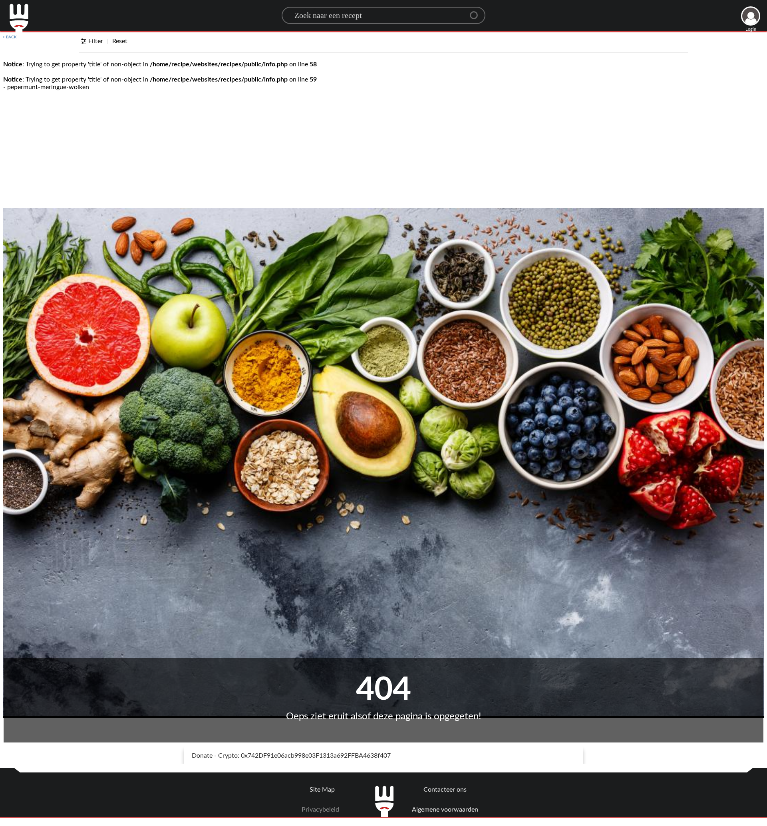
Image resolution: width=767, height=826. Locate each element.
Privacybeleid (320, 809)
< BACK (9, 37)
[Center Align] (477, 12)
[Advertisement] (383, 148)
